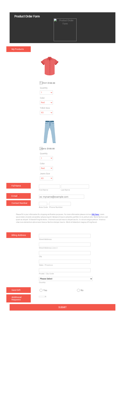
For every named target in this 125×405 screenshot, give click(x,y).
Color (42, 98)
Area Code (43, 207)
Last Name (65, 190)
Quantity (44, 88)
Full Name (16, 186)
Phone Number (56, 207)
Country (42, 282)
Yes (45, 290)
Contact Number (19, 203)
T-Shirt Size (45, 108)
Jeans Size (45, 174)
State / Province (46, 265)
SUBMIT (62, 307)
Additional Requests (16, 298)
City (40, 256)
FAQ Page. (95, 214)
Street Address (45, 239)
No (82, 290)
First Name (43, 190)
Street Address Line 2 (48, 248)
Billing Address (19, 235)
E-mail (15, 196)
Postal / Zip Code (46, 274)
